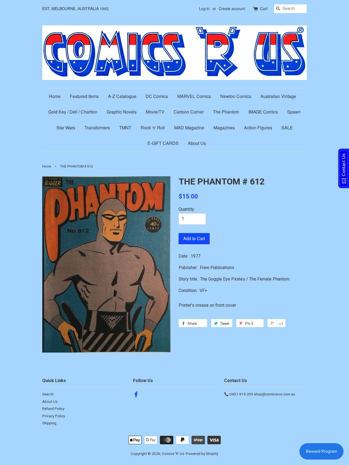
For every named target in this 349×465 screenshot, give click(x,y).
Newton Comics (235, 96)
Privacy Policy (53, 416)
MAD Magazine (189, 127)
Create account (232, 8)
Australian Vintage (278, 96)
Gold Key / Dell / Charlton (72, 112)
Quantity (186, 209)
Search (47, 394)
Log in (204, 8)
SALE (287, 127)
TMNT (125, 127)
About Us (197, 143)
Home (55, 96)
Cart (263, 8)
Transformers (97, 127)
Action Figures (258, 127)
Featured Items (84, 96)
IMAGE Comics (263, 112)
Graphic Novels (122, 112)
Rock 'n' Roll (153, 127)
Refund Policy (53, 408)
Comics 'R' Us (173, 453)
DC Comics (157, 96)
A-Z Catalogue (122, 96)
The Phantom (226, 112)
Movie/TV (155, 112)
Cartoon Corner (189, 112)
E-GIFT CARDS (163, 143)
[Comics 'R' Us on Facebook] (136, 395)
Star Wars (65, 127)
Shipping (49, 423)
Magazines (224, 127)
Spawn (294, 112)
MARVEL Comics (194, 96)
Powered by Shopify (202, 453)
